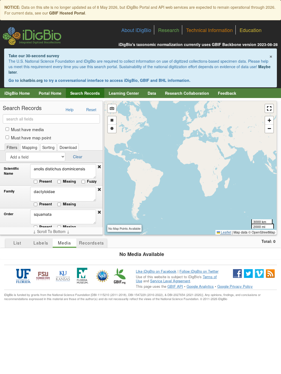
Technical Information (209, 29)
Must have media (27, 129)
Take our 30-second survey (34, 55)
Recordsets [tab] (91, 243)
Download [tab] (68, 147)
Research (168, 29)
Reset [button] (91, 109)
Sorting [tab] (48, 147)
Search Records (85, 93)
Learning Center (124, 93)
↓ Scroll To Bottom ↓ (51, 231)
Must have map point (31, 137)
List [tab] (17, 243)
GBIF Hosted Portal (67, 13)
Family (9, 191)
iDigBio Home (17, 93)
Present (45, 181)
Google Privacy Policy (235, 286)
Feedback (227, 93)
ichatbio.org (31, 80)
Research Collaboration (187, 93)
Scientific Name (11, 171)
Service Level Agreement (170, 280)
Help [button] (70, 109)
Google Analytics (200, 286)
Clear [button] (77, 156)
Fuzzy (92, 181)
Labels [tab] (40, 243)
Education (251, 29)
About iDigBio (136, 29)
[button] (99, 166)
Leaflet (225, 232)
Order (8, 214)
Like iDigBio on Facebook (156, 271)
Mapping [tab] (29, 147)
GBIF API (175, 286)
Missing (69, 181)
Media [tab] (64, 243)
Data (152, 93)
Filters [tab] (12, 147)
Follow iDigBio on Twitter (198, 271)
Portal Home (50, 93)
